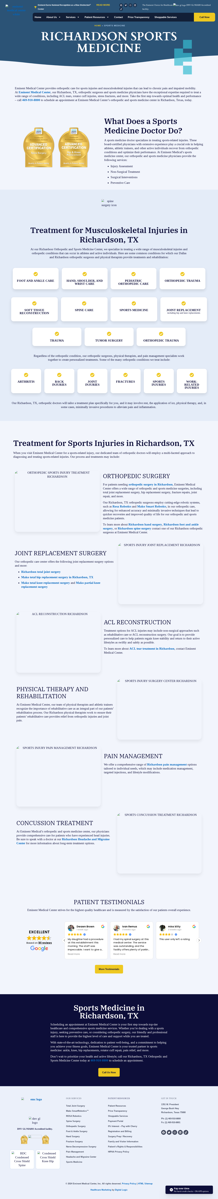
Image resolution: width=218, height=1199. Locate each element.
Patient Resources (95, 17)
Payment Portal (115, 1121)
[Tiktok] (121, 9)
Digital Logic (121, 1190)
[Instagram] (130, 5)
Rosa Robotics (121, 506)
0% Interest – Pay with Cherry (122, 1126)
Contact (118, 17)
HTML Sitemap (145, 1183)
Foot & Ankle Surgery (76, 1131)
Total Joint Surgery (75, 1106)
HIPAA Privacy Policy (118, 1152)
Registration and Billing (120, 1131)
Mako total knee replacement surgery (45, 582)
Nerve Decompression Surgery (81, 1146)
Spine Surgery (73, 1121)
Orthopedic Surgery (76, 1126)
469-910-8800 (31, 100)
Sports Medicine (74, 1162)
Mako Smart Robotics (151, 506)
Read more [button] (74, 954)
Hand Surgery (73, 1136)
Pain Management (75, 1152)
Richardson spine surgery (134, 528)
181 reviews (45, 942)
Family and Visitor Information (123, 1141)
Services (70, 17)
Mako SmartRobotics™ (77, 1111)
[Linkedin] (135, 5)
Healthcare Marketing (100, 1190)
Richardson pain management (166, 764)
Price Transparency (138, 17)
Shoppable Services (165, 17)
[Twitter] (126, 5)
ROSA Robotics (73, 1116)
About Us (51, 17)
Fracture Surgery (74, 1141)
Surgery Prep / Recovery (120, 1136)
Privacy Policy (129, 1183)
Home (38, 17)
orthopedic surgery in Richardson (151, 484)
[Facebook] (121, 5)
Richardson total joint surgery (41, 571)
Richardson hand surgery (145, 524)
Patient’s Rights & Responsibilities (125, 1146)
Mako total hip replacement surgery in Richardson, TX (57, 577)
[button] (199, 940)
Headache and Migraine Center (81, 1157)
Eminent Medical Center (34, 92)
